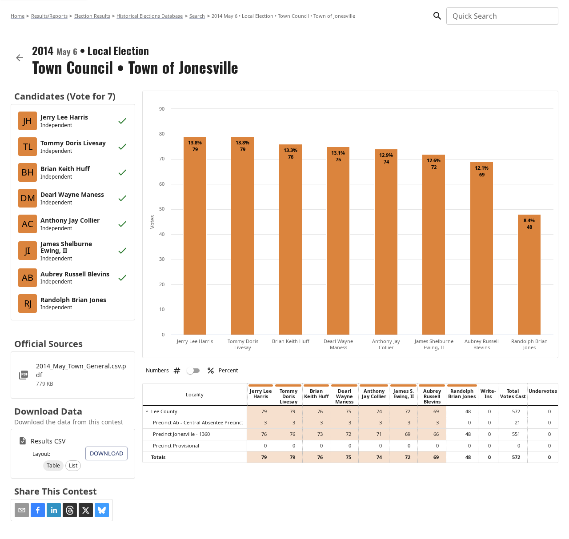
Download (106, 453)
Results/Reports (49, 15)
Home (17, 15)
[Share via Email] (22, 510)
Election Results (92, 15)
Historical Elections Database (149, 15)
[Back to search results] (19, 58)
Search (197, 15)
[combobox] (501, 16)
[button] (53, 465)
